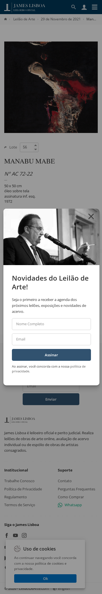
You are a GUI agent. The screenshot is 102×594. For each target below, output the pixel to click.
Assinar (51, 354)
